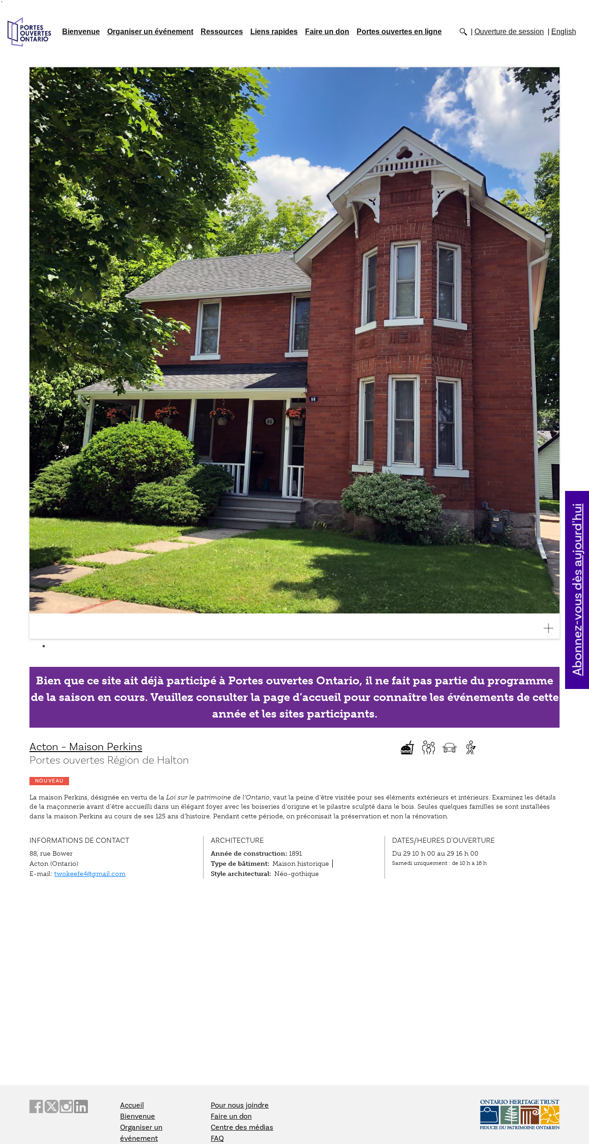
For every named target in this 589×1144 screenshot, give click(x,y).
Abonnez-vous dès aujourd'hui (578, 590)
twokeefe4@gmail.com (90, 874)
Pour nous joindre (240, 1105)
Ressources (222, 31)
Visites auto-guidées (471, 747)
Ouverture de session (509, 31)
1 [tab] (43, 646)
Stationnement (449, 747)
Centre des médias (242, 1127)
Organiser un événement (150, 31)
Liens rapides (274, 31)
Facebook (36, 1106)
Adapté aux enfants (428, 747)
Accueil (132, 1105)
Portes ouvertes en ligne (399, 31)
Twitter (51, 1106)
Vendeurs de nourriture (407, 747)
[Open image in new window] (552, 628)
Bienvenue (81, 31)
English (563, 31)
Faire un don (327, 31)
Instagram (66, 1106)
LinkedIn (81, 1106)
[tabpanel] (294, 353)
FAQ (217, 1138)
